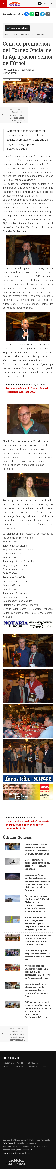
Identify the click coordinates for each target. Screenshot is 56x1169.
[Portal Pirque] (14, 3)
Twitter (19, 1063)
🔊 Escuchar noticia (17, 28)
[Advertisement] (28, 1103)
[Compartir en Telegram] (42, 14)
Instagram (33, 1067)
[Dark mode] (45, 3)
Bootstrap (7, 1147)
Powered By (16, 1162)
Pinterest (7, 1067)
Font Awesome (9, 1153)
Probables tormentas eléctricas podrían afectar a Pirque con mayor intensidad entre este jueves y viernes (37, 923)
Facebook (7, 1063)
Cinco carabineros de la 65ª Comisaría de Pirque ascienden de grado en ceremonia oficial (27, 825)
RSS (44, 1067)
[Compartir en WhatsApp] (31, 14)
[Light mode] (40, 3)
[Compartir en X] (37, 14)
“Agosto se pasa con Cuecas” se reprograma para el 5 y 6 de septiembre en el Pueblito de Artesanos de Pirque (37, 971)
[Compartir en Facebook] (26, 14)
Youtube (20, 1067)
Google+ (32, 1063)
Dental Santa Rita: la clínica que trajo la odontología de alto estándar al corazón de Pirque (36, 990)
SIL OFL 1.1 (35, 1153)
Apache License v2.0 (23, 1150)
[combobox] (52, 3)
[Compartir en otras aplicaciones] (47, 14)
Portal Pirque (8, 1143)
